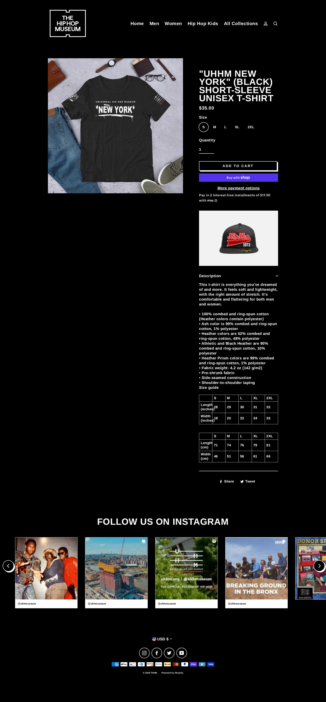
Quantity (207, 140)
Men (154, 23)
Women (173, 23)
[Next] (319, 566)
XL (237, 127)
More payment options (239, 188)
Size (203, 117)
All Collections (241, 23)
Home (137, 23)
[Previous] (8, 566)
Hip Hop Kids (203, 23)
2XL (251, 127)
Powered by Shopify (172, 673)
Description (210, 276)
